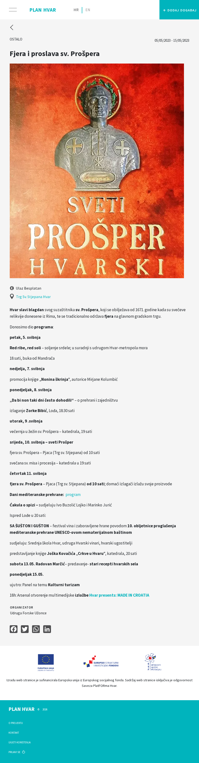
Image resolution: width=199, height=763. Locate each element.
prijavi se (14, 752)
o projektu (15, 723)
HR (76, 9)
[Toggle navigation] (10, 9)
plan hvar (42, 9)
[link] (119, 595)
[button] (179, 9)
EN (87, 9)
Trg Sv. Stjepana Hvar (33, 296)
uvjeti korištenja (19, 742)
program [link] (73, 494)
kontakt (13, 732)
